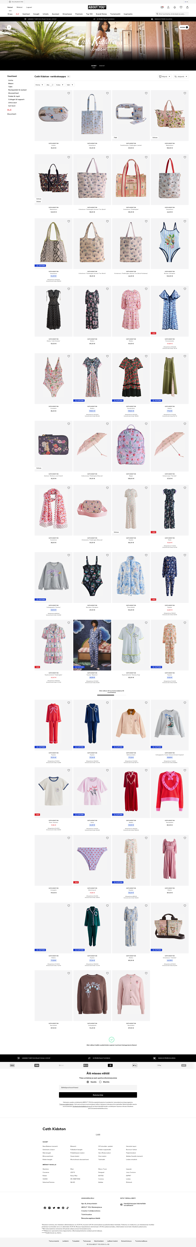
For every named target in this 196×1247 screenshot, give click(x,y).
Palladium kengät (76, 1149)
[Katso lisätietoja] (54, 151)
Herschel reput (131, 1146)
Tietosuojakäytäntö (66, 1104)
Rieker (45, 1175)
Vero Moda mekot (104, 1153)
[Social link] (45, 1208)
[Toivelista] (181, 7)
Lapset (29, 7)
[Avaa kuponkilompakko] (162, 7)
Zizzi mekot (102, 1156)
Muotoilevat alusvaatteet (79, 1159)
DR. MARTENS (75, 1179)
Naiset (10, 7)
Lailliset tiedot (112, 1241)
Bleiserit (73, 1146)
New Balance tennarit (50, 1146)
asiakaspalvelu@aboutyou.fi (82, 1106)
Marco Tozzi (102, 1169)
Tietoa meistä (54, 1241)
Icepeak (128, 1169)
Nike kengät (47, 1153)
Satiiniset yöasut (49, 1149)
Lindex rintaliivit (131, 1159)
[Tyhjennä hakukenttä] (187, 14)
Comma (101, 1179)
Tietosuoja (87, 1241)
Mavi (72, 1169)
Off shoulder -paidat (105, 1146)
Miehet (19, 7)
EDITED (101, 1175)
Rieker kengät (47, 1159)
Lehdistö (65, 1241)
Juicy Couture (131, 1172)
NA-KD (72, 1182)
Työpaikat (75, 1241)
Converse (46, 1172)
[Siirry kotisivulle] (55, 1199)
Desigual (101, 1172)
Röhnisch (129, 1182)
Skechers (46, 1169)
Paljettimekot (131, 1153)
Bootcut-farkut (131, 1149)
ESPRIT (128, 1175)
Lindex (128, 1179)
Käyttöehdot (99, 1241)
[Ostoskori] (187, 7)
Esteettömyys (126, 1241)
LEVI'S (72, 1172)
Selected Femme (48, 1182)
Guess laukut (74, 1156)
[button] (165, 76)
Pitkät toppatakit (104, 1149)
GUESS (45, 1179)
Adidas (100, 1182)
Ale (48, 85)
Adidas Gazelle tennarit (134, 1156)
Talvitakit (101, 1159)
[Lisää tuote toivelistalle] (68, 93)
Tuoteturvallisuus (141, 1241)
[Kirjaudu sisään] (168, 7)
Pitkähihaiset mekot (77, 1153)
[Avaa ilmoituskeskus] (174, 7)
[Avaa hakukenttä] (156, 14)
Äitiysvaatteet (48, 1156)
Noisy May (73, 1175)
